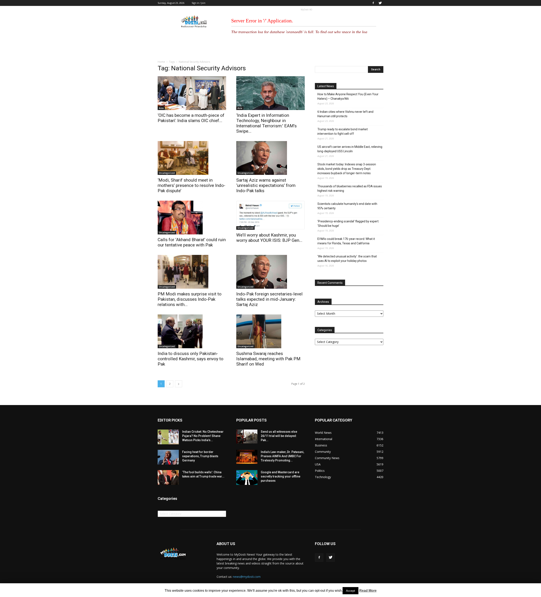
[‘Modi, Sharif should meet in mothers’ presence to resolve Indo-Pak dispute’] (192, 158)
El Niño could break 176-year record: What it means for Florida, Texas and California (346, 241)
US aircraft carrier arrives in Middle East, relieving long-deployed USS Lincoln (349, 149)
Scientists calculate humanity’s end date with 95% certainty (347, 206)
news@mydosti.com (247, 577)
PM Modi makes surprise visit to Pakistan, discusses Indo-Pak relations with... (189, 299)
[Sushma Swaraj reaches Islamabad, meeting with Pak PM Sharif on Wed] (270, 331)
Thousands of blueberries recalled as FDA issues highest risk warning (349, 188)
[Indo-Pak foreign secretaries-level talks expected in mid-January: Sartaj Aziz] (270, 272)
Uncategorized (167, 172)
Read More (368, 590)
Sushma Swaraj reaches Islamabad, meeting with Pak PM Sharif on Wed (268, 359)
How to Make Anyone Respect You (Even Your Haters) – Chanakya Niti (347, 96)
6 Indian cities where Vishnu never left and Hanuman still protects (345, 114)
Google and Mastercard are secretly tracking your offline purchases (280, 476)
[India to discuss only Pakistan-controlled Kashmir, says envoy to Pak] (192, 331)
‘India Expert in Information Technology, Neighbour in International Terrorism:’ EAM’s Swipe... (266, 123)
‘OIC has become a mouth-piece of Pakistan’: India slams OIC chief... (191, 118)
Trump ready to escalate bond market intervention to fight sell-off (342, 131)
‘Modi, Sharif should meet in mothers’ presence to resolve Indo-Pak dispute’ (191, 185)
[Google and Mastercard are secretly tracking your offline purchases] (246, 477)
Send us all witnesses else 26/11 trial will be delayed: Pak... (279, 436)
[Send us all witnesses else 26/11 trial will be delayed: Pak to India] (246, 436)
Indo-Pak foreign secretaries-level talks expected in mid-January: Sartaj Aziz (269, 299)
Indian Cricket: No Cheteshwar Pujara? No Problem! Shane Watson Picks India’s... (203, 436)
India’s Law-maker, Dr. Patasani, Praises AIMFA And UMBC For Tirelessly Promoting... (282, 456)
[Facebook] (373, 3)
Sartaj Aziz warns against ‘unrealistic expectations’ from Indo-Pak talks (265, 185)
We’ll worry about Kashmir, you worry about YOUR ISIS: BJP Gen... (269, 238)
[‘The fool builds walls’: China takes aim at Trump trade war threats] (168, 477)
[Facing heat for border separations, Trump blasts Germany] (168, 457)
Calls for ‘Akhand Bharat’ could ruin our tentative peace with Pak (192, 242)
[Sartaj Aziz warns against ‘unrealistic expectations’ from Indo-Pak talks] (270, 158)
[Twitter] (380, 3)
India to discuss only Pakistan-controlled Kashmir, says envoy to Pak (190, 359)
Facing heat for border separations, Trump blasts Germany (200, 456)
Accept (350, 590)
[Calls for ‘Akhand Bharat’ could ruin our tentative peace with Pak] (192, 217)
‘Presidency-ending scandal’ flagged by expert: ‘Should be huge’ (348, 223)
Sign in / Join (198, 2)
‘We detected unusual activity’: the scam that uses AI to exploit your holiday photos (347, 258)
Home (161, 62)
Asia (161, 108)
